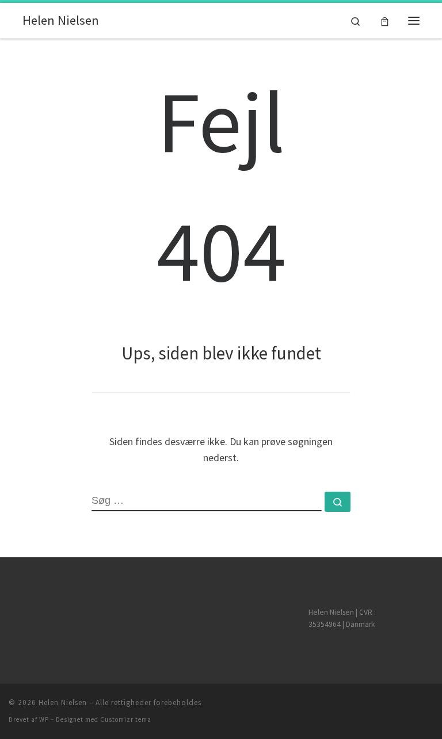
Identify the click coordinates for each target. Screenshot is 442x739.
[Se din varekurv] (384, 20)
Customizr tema (125, 719)
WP (44, 719)
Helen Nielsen (63, 702)
